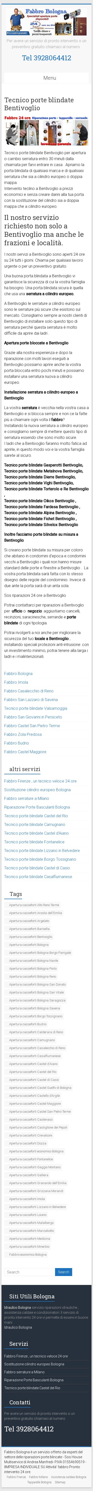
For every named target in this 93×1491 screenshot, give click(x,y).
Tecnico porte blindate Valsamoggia (35, 708)
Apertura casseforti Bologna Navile (33, 960)
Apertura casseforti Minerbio (29, 1246)
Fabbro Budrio (16, 743)
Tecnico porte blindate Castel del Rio (36, 816)
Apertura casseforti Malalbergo (31, 1223)
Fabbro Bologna (18, 673)
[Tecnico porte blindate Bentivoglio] (46, 118)
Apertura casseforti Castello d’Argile (34, 1096)
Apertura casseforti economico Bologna (36, 1151)
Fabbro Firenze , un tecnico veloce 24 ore (40, 781)
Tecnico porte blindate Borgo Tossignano (40, 859)
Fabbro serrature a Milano (26, 798)
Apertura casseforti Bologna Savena (34, 1008)
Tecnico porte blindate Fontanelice (34, 842)
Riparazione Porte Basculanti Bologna (37, 807)
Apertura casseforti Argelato (29, 921)
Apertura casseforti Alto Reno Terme (34, 905)
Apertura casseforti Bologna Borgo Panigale (40, 953)
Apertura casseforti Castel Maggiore (35, 1103)
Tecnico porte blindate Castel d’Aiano (36, 833)
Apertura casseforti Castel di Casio (34, 1080)
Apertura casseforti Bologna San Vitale (36, 992)
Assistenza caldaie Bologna (68, 1477)
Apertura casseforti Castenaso (31, 1119)
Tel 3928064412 (46, 57)
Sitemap (60, 1482)
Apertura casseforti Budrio (27, 1024)
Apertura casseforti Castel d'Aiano (33, 1064)
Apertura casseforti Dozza (27, 1143)
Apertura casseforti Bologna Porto (33, 968)
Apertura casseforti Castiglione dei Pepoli (38, 1127)
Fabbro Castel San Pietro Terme (32, 725)
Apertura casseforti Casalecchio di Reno (37, 1048)
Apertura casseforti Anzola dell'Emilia (35, 913)
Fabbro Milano (38, 1477)
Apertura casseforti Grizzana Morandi (36, 1191)
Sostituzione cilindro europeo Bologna (37, 789)
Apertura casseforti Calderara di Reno (36, 1032)
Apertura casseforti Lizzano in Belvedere (37, 1207)
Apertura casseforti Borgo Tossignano (35, 1016)
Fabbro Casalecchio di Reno (29, 691)
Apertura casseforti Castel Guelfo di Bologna (40, 1088)
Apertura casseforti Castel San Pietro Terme (40, 1111)
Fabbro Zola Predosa (23, 734)
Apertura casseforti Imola (27, 1199)
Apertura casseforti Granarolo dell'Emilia (37, 1183)
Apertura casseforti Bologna (29, 945)
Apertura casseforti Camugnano (32, 1040)
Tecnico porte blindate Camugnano (34, 824)
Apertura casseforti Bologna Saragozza (37, 1000)
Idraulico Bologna (18, 1327)
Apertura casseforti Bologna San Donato (37, 984)
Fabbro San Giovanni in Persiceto (33, 717)
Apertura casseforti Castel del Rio (32, 1072)
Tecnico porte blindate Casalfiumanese (38, 876)
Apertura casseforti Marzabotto (31, 1231)
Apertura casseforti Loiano (27, 1215)
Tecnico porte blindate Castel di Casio (37, 868)
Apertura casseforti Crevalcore (30, 1135)
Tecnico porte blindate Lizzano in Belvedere (42, 850)
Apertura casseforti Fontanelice (31, 1159)
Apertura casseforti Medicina (29, 1239)
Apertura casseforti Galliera (28, 1175)
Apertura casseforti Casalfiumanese (35, 1056)
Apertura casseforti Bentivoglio (30, 937)
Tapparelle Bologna (39, 1482)
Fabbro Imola (16, 682)
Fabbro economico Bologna (28, 1254)
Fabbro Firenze (16, 1477)
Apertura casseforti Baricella (29, 929)
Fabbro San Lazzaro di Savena (31, 699)
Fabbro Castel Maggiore (25, 751)
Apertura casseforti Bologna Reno (32, 976)
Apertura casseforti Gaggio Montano (35, 1167)
